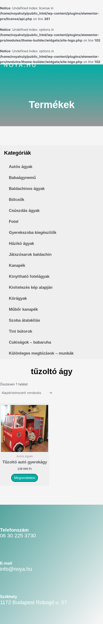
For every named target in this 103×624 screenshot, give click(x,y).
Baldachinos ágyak (27, 188)
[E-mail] (6, 554)
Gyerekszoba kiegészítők (32, 232)
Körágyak (18, 298)
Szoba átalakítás (24, 320)
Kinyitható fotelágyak (29, 276)
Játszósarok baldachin (30, 254)
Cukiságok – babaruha (30, 342)
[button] (86, 66)
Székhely (8, 596)
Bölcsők (16, 199)
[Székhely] (6, 587)
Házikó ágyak (21, 243)
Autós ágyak (20, 166)
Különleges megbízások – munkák (41, 353)
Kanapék (17, 265)
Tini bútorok (20, 331)
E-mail (6, 563)
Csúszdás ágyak (24, 210)
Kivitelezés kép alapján (30, 287)
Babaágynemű (22, 177)
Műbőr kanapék (23, 309)
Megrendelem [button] (24, 478)
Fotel (13, 221)
